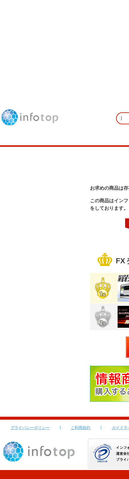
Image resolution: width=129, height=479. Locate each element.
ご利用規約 (80, 427)
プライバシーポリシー (30, 427)
